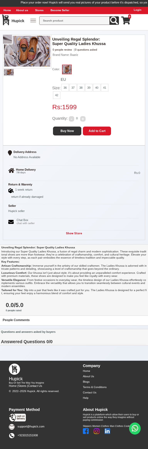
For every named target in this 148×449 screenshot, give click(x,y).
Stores (39, 10)
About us (22, 10)
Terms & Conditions (95, 387)
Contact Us (35, 385)
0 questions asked (86, 49)
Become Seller (59, 10)
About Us (88, 376)
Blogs (86, 381)
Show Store (74, 233)
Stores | (23, 385)
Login (137, 9)
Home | (13, 385)
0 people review (62, 49)
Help (85, 397)
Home (7, 10)
